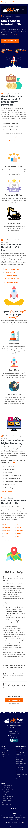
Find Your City (10, 541)
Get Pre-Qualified (9, 40)
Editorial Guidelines (14, 815)
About (4, 752)
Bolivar (19, 537)
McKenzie (20, 530)
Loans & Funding (6, 798)
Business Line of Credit (12, 278)
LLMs (24, 817)
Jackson (19, 524)
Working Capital (20, 769)
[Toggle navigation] (23, 10)
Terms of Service (5, 815)
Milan (4, 524)
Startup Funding (20, 759)
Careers (11, 817)
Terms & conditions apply (8, 491)
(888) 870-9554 (7, 2)
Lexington (6, 533)
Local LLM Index (14, 819)
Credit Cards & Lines (7, 789)
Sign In (4, 756)
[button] (14, 579)
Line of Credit (19, 767)
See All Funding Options (11, 282)
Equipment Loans (10, 275)
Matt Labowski (22, 50)
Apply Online (5, 754)
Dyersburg (20, 527)
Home (4, 748)
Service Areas (5, 817)
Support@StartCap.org (7, 4)
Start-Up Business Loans (12, 269)
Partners (4, 758)
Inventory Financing (21, 774)
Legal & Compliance (7, 796)
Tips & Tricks (5, 750)
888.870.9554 (15, 731)
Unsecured (19, 761)
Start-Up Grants (6, 804)
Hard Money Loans (10, 272)
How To (4, 795)
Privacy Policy (23, 815)
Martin (5, 537)
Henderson (6, 530)
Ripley (19, 533)
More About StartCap (10, 137)
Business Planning (7, 787)
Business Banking (7, 785)
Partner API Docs (18, 817)
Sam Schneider (8, 50)
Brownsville (6, 527)
